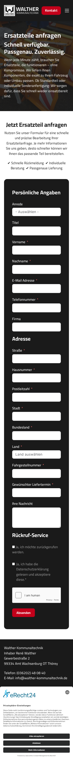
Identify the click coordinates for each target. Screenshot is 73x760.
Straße (17, 350)
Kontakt (51, 10)
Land (15, 446)
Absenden (23, 613)
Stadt (16, 408)
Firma (16, 319)
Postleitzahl (21, 389)
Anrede (17, 204)
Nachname (20, 261)
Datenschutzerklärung (32, 569)
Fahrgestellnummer (26, 465)
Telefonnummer (23, 299)
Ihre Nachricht (22, 503)
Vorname (18, 242)
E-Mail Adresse (23, 280)
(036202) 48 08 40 (31, 673)
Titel (15, 222)
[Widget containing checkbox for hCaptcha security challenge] (36, 595)
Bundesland (20, 427)
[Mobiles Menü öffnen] (67, 10)
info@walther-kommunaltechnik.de (41, 678)
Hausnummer (22, 370)
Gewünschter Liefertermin (31, 484)
